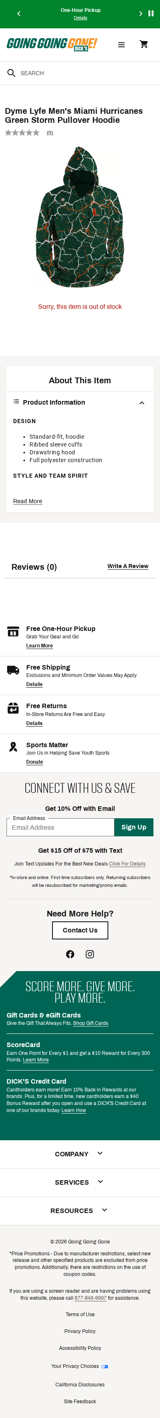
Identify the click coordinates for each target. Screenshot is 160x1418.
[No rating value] (26, 132)
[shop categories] (121, 44)
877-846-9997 (91, 1298)
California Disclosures (80, 1385)
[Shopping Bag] (144, 45)
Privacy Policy (80, 1331)
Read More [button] (27, 501)
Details (34, 684)
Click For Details (127, 864)
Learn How (74, 1110)
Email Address (29, 818)
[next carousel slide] (141, 14)
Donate (34, 762)
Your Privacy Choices (75, 1366)
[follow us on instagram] (90, 955)
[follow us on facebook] (70, 955)
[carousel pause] (151, 13)
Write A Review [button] (128, 566)
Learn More (39, 646)
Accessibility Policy (80, 1348)
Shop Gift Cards (90, 1023)
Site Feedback (80, 1401)
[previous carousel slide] (19, 14)
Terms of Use (80, 1314)
